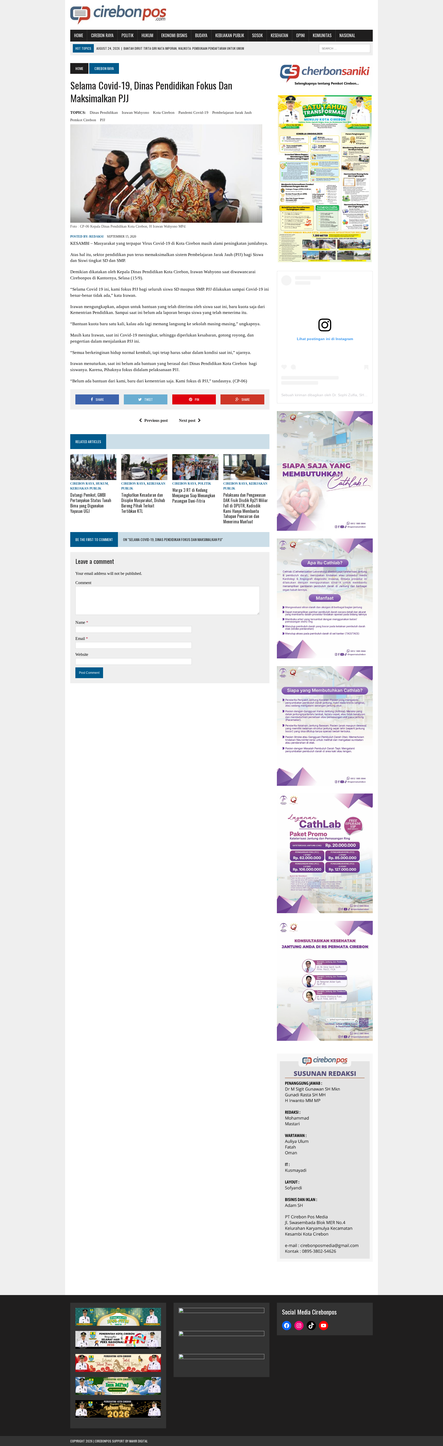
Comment (83, 583)
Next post (187, 420)
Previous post (156, 420)
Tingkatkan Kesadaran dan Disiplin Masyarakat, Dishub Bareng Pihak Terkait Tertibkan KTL (143, 503)
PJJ (102, 120)
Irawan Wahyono (135, 112)
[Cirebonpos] (118, 15)
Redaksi (96, 236)
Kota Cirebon (164, 112)
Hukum (147, 35)
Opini (300, 35)
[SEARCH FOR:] (344, 48)
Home (78, 35)
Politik (128, 35)
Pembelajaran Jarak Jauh (232, 112)
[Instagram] (299, 1325)
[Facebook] (286, 1325)
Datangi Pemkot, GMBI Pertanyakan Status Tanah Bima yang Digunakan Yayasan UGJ (90, 503)
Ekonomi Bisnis (174, 35)
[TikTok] (311, 1325)
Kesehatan (279, 35)
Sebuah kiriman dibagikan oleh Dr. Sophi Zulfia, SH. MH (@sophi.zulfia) (339, 395)
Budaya (201, 35)
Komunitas (322, 35)
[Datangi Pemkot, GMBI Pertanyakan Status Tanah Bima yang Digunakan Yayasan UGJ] (93, 476)
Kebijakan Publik (229, 35)
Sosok (257, 35)
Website (81, 654)
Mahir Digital (138, 1441)
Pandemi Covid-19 (193, 112)
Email (80, 638)
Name (80, 622)
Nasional (347, 35)
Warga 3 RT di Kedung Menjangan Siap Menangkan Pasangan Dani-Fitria (193, 495)
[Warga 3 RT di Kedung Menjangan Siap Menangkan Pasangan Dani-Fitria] (195, 476)
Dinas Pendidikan (104, 112)
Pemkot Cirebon (83, 120)
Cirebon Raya (102, 35)
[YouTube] (323, 1325)
